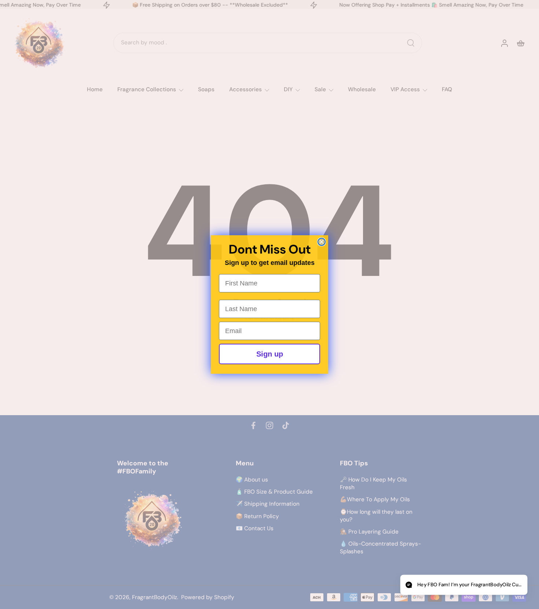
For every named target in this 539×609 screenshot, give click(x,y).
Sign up (269, 354)
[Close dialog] (321, 242)
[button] (463, 585)
